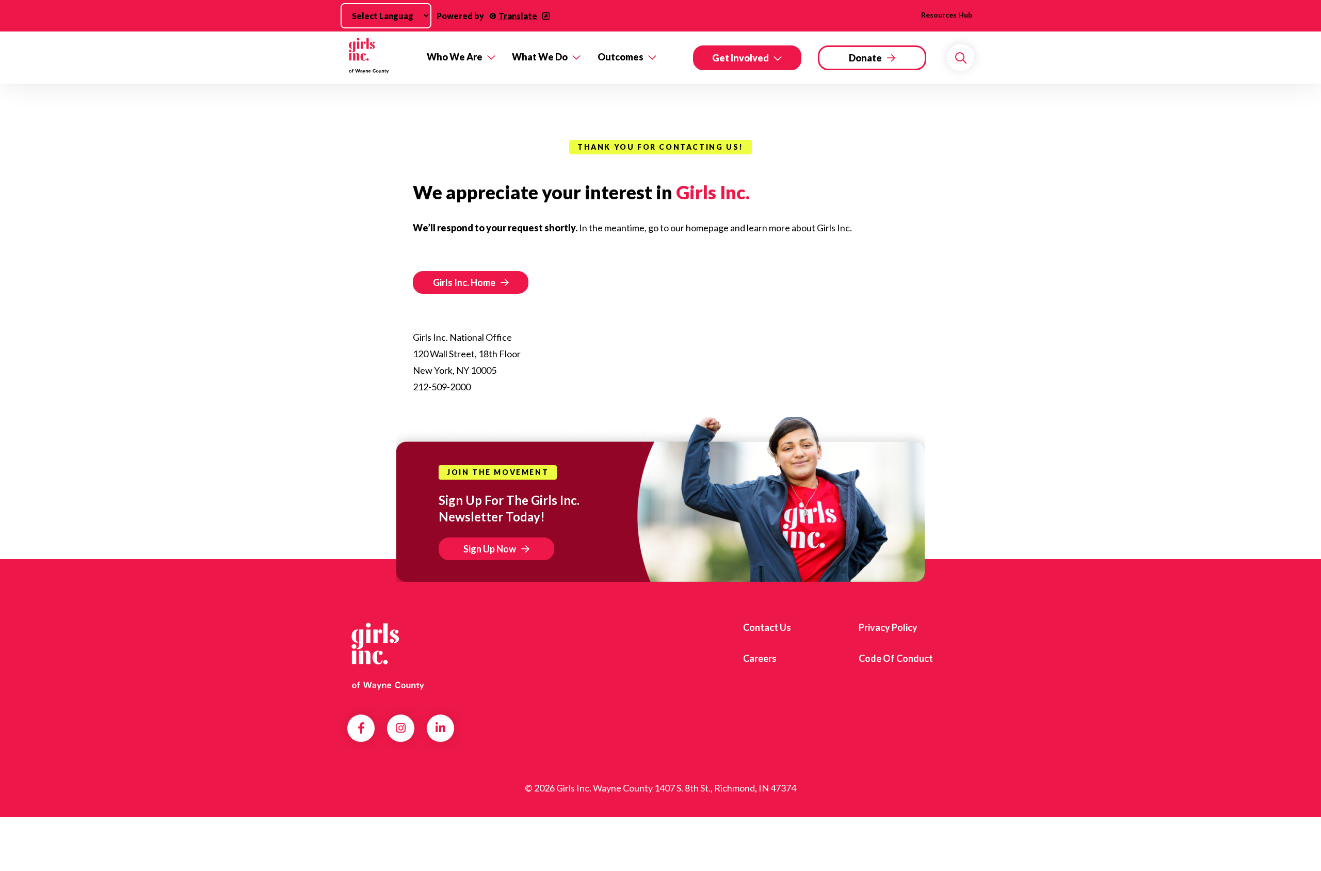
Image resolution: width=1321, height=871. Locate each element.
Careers (760, 658)
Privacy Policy (888, 627)
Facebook (361, 728)
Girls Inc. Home (464, 282)
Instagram (401, 728)
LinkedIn (440, 728)
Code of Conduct (896, 658)
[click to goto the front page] (388, 654)
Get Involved (740, 58)
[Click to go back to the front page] (379, 57)
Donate (865, 58)
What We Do (540, 56)
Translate (517, 16)
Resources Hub (946, 14)
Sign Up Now (489, 549)
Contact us (767, 627)
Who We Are (454, 56)
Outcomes (620, 56)
